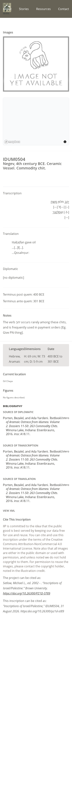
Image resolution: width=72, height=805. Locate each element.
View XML (9, 510)
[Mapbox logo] (12, 142)
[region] (36, 121)
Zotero (65, 418)
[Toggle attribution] (65, 142)
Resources (43, 9)
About (7, 9)
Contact (63, 9)
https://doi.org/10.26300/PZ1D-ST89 (26, 593)
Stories (24, 9)
